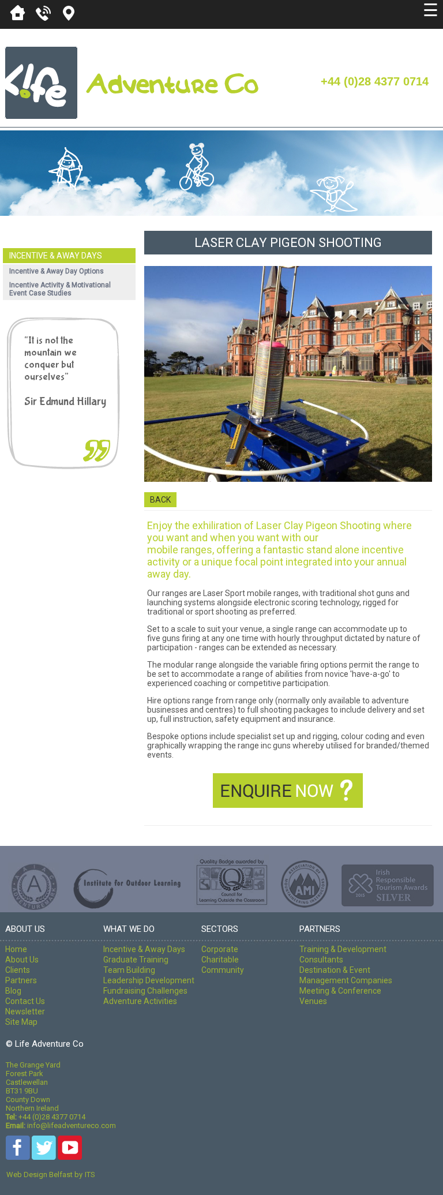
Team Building (129, 970)
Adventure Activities (140, 1001)
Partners (21, 980)
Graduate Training (135, 959)
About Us (22, 959)
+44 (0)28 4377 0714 (375, 81)
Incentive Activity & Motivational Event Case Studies (60, 289)
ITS (90, 1174)
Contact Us (25, 1001)
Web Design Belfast (39, 1174)
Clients (17, 970)
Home (16, 949)
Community (222, 970)
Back (160, 499)
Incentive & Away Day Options (56, 271)
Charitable (220, 959)
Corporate (219, 949)
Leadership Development (148, 980)
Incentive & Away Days (55, 255)
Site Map (21, 1022)
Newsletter (25, 1011)
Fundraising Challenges (145, 990)
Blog (13, 990)
